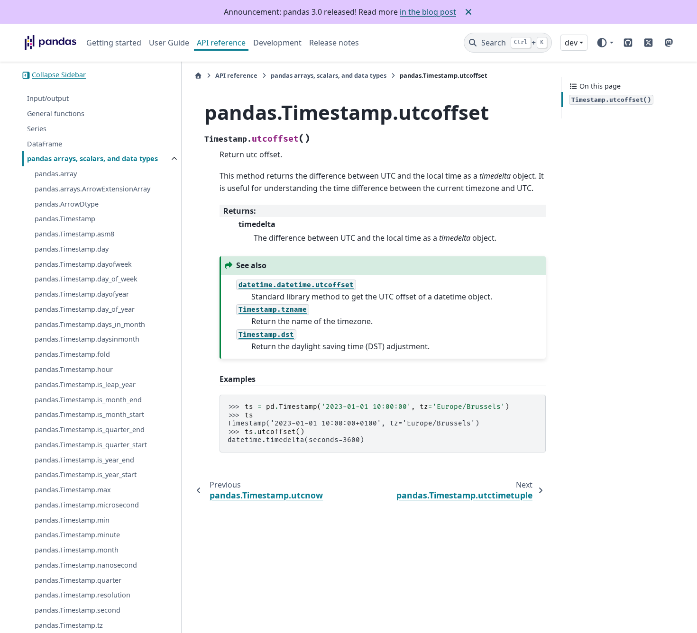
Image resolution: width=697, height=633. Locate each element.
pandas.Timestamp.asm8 (74, 234)
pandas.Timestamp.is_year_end (84, 459)
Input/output (48, 98)
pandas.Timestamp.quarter (78, 580)
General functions (55, 113)
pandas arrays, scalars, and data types (92, 158)
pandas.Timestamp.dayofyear (82, 294)
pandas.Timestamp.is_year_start (86, 474)
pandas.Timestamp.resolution (82, 595)
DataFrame (44, 143)
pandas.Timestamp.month (77, 550)
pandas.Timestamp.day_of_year (85, 309)
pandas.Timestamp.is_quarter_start (91, 444)
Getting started (113, 42)
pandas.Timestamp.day (72, 248)
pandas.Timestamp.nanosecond (86, 565)
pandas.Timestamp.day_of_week (86, 279)
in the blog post (428, 12)
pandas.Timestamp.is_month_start (89, 414)
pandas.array (56, 173)
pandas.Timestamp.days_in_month (90, 324)
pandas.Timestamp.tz (69, 625)
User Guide (169, 42)
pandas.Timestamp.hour (74, 369)
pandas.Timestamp (65, 219)
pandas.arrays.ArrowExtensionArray (92, 188)
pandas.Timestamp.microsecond (87, 504)
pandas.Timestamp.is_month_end (88, 399)
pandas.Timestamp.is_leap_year (85, 384)
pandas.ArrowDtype (67, 203)
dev (571, 42)
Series (36, 128)
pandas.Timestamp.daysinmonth (87, 339)
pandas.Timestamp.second (77, 610)
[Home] (198, 76)
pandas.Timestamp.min (72, 519)
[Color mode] (605, 43)
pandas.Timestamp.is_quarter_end (90, 429)
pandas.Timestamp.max (73, 490)
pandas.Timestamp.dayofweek (83, 264)
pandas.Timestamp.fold (72, 354)
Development (277, 42)
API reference (221, 42)
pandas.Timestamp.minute (77, 535)
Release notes (334, 42)
